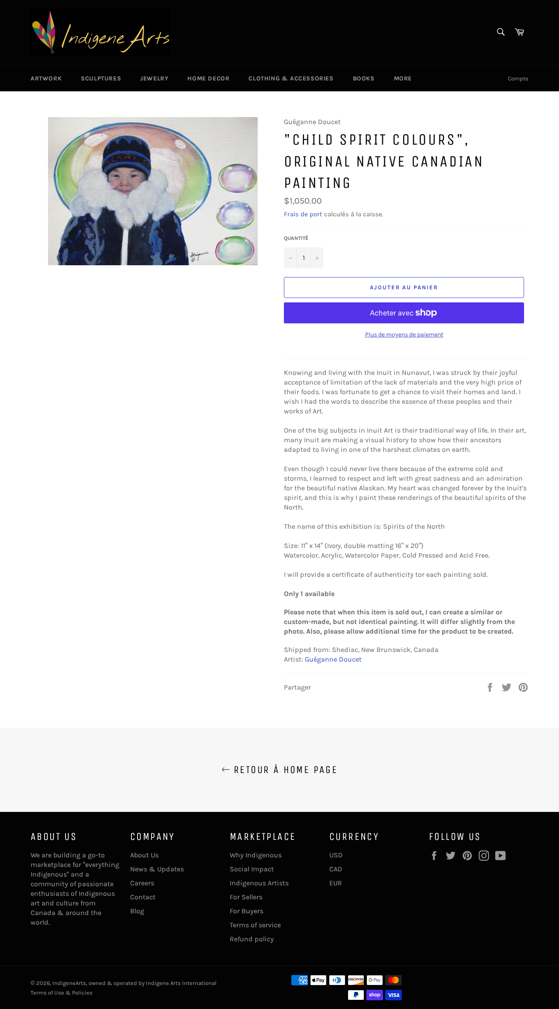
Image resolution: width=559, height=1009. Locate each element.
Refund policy (252, 939)
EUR (335, 883)
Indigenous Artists (259, 883)
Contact (142, 897)
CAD (335, 869)
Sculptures (101, 78)
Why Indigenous (256, 855)
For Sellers (246, 897)
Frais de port (303, 214)
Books (364, 78)
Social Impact (252, 869)
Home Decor (208, 78)
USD (336, 855)
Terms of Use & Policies (62, 992)
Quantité (296, 238)
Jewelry (154, 78)
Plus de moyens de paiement (404, 334)
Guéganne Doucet (333, 659)
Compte (518, 78)
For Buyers (246, 911)
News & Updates (157, 869)
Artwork (46, 78)
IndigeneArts (69, 983)
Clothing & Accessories (290, 78)
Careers (142, 883)
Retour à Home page (284, 769)
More (403, 78)
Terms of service (255, 925)
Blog (137, 911)
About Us (144, 855)
